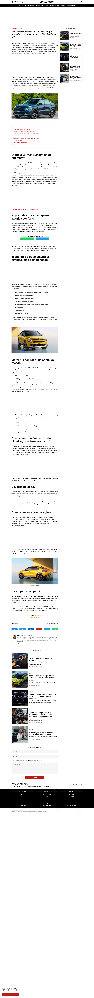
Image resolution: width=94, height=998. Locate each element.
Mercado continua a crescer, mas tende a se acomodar (41, 733)
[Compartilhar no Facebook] (15, 629)
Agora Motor (15, 28)
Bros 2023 (71, 801)
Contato (14, 786)
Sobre (18, 786)
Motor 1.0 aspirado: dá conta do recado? (22, 136)
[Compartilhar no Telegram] (47, 629)
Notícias (20, 28)
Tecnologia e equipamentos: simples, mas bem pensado (26, 133)
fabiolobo (80, 810)
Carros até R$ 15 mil (47, 805)
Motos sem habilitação (47, 798)
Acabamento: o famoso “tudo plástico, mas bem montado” (26, 138)
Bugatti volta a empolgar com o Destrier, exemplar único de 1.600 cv (42, 696)
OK (10, 994)
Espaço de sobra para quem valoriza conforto (23, 131)
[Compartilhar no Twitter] (22, 629)
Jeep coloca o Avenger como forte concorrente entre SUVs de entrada (43, 678)
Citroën (23, 517)
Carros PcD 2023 (47, 794)
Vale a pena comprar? (18, 144)
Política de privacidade (12, 991)
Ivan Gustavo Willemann (24, 635)
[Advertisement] (47, 16)
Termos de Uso (48, 786)
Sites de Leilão (47, 801)
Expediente (23, 786)
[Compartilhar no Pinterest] (39, 629)
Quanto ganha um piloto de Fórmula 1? (40, 659)
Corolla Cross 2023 (71, 803)
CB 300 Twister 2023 (71, 805)
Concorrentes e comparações (20, 142)
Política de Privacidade (37, 786)
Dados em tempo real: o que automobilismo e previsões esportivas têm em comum (41, 715)
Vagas (29, 786)
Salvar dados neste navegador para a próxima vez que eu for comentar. (27, 760)
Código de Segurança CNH (47, 803)
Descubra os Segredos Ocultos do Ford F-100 (25, 209)
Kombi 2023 (71, 796)
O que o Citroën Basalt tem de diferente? (22, 129)
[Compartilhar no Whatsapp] (55, 629)
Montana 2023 (71, 798)
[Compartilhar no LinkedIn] (31, 629)
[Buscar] (81, 2)
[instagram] (18, 644)
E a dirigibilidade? (17, 140)
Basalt (16, 623)
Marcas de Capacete (47, 796)
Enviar (35, 777)
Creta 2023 (71, 794)
